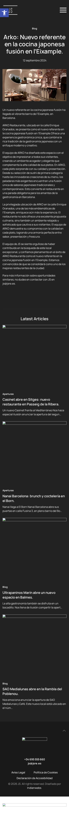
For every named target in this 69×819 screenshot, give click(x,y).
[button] (4, 12)
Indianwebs (34, 788)
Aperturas (8, 394)
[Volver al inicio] (11, 10)
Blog (34, 28)
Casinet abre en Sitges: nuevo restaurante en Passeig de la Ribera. (31, 401)
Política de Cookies (46, 772)
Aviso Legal (18, 772)
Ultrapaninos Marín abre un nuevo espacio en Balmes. (29, 595)
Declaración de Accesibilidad (35, 778)
